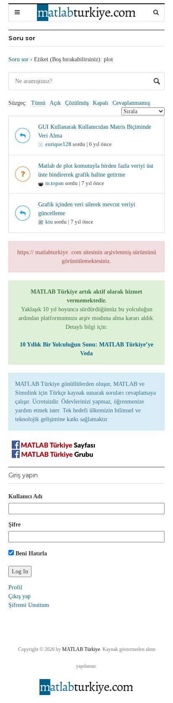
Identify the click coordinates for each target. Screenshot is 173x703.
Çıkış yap (19, 596)
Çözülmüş (77, 103)
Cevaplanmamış (131, 103)
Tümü (38, 103)
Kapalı (100, 103)
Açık (55, 103)
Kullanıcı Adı (25, 496)
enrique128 (58, 144)
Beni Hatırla (30, 553)
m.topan (54, 183)
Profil (15, 587)
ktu (49, 222)
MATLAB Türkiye (81, 649)
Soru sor (18, 59)
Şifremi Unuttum (28, 605)
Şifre (14, 524)
